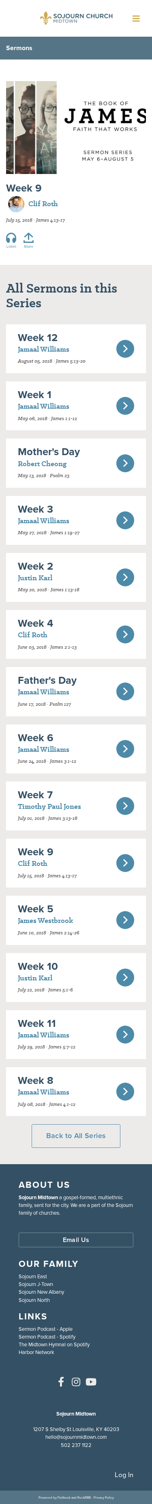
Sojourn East (33, 1276)
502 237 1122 (76, 1445)
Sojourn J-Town (36, 1284)
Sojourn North (34, 1300)
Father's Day (47, 680)
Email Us (76, 1239)
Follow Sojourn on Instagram (76, 1382)
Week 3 (35, 509)
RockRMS (84, 1497)
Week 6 (36, 737)
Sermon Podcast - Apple (46, 1329)
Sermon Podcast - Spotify (47, 1337)
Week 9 (36, 851)
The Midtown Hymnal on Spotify (54, 1344)
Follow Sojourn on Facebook (61, 1382)
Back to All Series (76, 1135)
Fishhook (64, 1497)
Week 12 (38, 337)
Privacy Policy (104, 1497)
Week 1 (34, 394)
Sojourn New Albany (41, 1292)
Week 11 (37, 1023)
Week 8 (36, 1080)
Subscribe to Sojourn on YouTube (91, 1382)
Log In (124, 1475)
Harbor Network (36, 1352)
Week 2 (35, 566)
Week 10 (38, 966)
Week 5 (36, 908)
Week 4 (35, 623)
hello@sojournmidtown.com (76, 1437)
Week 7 (35, 794)
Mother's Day (49, 451)
